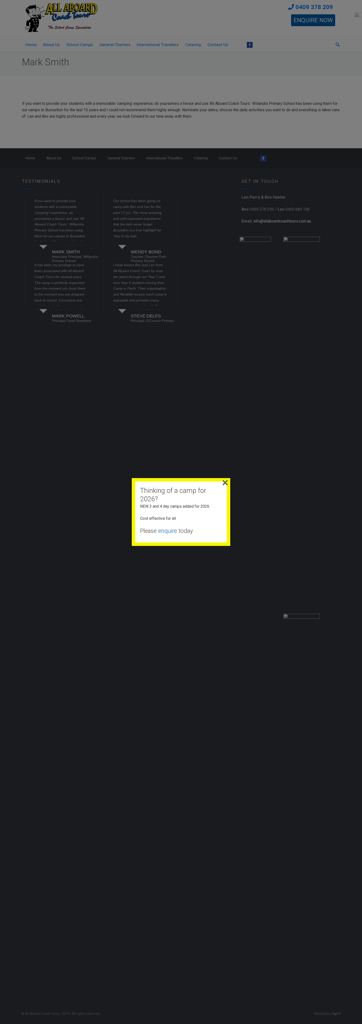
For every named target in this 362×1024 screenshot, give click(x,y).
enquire (167, 530)
